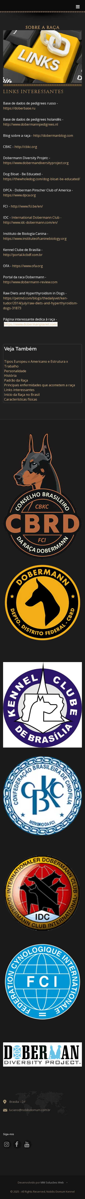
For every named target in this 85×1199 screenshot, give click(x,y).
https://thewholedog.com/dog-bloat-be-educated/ (41, 179)
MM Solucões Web (52, 1182)
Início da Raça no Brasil (22, 394)
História (10, 375)
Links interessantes (19, 390)
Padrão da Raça (16, 380)
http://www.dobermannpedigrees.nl (30, 124)
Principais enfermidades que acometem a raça (39, 385)
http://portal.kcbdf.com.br (22, 254)
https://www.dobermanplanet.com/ (31, 324)
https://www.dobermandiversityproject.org (36, 163)
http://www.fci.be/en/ (27, 206)
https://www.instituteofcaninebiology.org (35, 238)
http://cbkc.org (25, 146)
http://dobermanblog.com (53, 135)
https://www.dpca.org (19, 195)
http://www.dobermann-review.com (30, 282)
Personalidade (15, 371)
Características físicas (20, 399)
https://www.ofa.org (27, 266)
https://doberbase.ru (19, 108)
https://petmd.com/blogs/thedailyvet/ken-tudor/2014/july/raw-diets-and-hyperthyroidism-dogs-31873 (40, 303)
